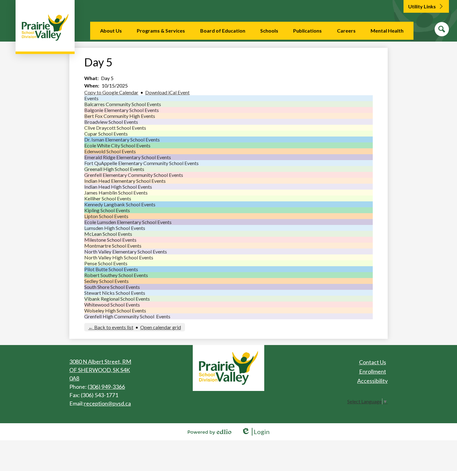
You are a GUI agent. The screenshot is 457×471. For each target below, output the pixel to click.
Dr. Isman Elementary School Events (122, 139)
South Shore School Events (112, 287)
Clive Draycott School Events (115, 128)
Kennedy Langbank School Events (119, 204)
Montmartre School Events (112, 246)
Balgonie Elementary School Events (121, 110)
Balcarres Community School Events (122, 104)
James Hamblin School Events (116, 192)
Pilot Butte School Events (111, 269)
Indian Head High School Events (118, 187)
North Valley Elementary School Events (125, 251)
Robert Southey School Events (116, 275)
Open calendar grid (160, 327)
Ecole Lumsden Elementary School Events (128, 222)
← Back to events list (110, 327)
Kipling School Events (107, 210)
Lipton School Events (106, 216)
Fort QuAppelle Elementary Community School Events (141, 163)
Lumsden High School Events (114, 228)
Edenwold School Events (110, 151)
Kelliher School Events (107, 198)
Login (255, 432)
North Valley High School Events (118, 257)
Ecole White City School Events (117, 145)
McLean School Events (108, 234)
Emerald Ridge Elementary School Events (127, 157)
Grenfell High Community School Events (127, 316)
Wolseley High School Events (115, 310)
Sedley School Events (106, 281)
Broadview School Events (111, 122)
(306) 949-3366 (106, 386)
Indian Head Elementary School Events (125, 181)
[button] (111, 30)
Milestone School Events (110, 240)
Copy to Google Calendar (111, 92)
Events (91, 98)
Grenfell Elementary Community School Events (133, 175)
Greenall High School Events (114, 169)
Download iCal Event (167, 92)
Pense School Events (105, 263)
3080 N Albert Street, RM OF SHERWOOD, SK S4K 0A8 (100, 370)
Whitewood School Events (112, 304)
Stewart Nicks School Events (114, 293)
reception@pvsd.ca (107, 403)
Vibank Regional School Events (117, 299)
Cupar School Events (106, 134)
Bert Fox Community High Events (119, 116)
